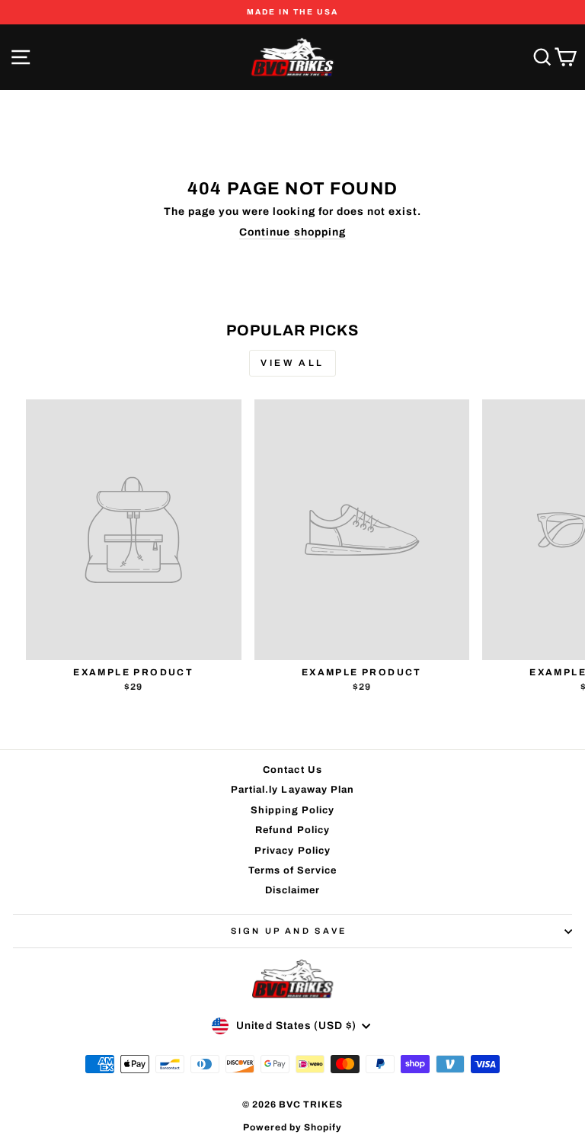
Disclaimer (292, 890)
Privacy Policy (292, 850)
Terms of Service (292, 870)
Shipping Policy (293, 810)
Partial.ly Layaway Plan (292, 789)
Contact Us (292, 770)
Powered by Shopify (293, 1127)
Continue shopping (292, 232)
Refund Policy (292, 830)
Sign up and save (289, 930)
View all (292, 362)
